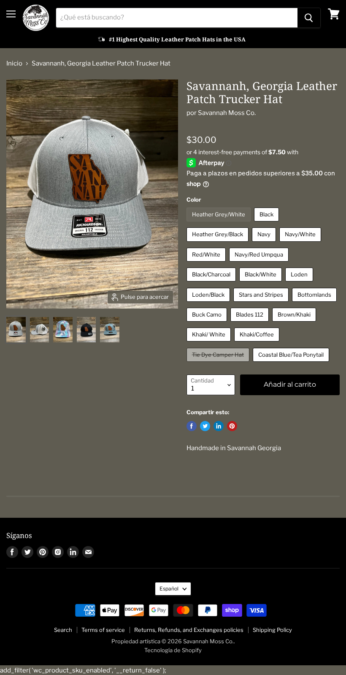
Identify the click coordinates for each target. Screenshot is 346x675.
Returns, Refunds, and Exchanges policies (188, 629)
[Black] (267, 223)
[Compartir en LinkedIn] (219, 426)
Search (63, 629)
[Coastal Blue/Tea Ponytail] (292, 364)
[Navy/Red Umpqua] (260, 264)
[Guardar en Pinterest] (232, 426)
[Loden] (300, 283)
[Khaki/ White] (210, 343)
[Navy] (265, 244)
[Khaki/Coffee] (257, 343)
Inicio (14, 63)
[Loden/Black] (209, 304)
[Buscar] (308, 17)
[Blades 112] (250, 324)
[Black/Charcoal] (212, 283)
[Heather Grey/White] (220, 223)
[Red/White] (207, 264)
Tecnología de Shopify (173, 650)
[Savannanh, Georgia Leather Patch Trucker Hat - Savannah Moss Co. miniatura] (16, 329)
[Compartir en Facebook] (192, 426)
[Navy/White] (301, 244)
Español (168, 588)
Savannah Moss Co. (227, 113)
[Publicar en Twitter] (205, 426)
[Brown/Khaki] (295, 324)
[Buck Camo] (208, 324)
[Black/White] (261, 283)
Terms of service (103, 629)
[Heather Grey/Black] (219, 244)
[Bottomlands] (315, 304)
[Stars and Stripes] (262, 304)
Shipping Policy (272, 629)
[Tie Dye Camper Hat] (219, 364)
